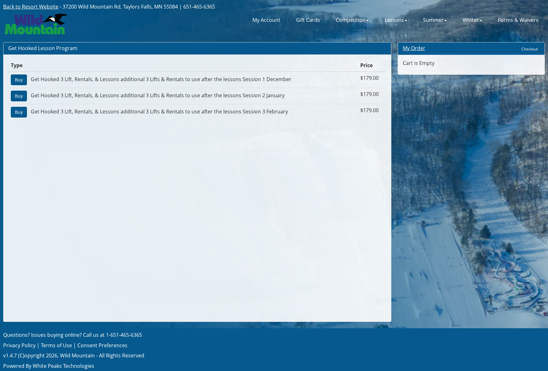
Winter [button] (471, 20)
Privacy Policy (19, 345)
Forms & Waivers (518, 20)
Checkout (529, 49)
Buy (19, 80)
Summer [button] (433, 20)
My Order (414, 48)
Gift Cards (308, 20)
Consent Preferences (102, 345)
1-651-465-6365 (124, 334)
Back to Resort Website (30, 6)
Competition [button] (351, 20)
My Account (266, 20)
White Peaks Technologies (63, 365)
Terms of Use (56, 345)
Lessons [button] (394, 20)
